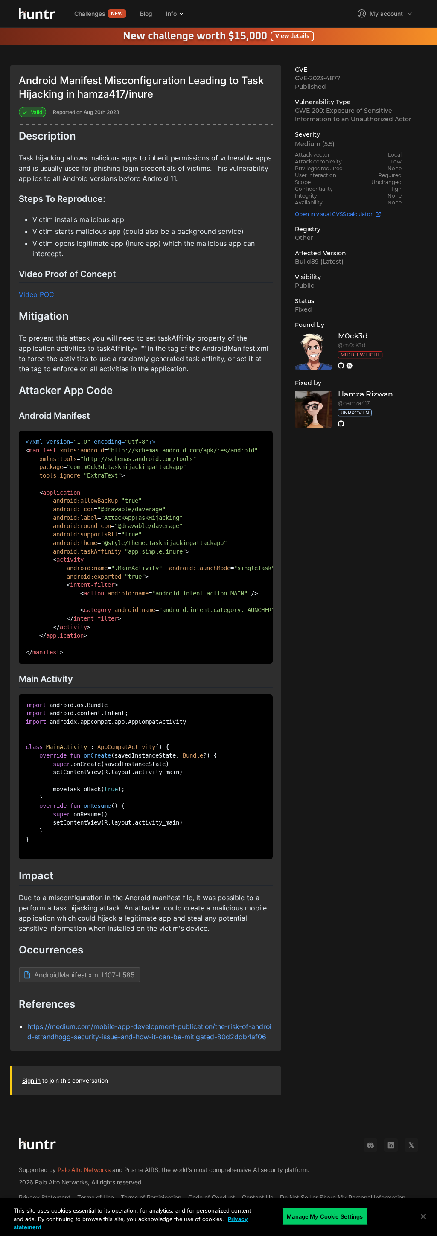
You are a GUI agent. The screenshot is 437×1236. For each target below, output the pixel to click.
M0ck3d (352, 336)
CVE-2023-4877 (317, 78)
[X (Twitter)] (411, 1145)
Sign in (31, 1080)
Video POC (36, 294)
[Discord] (370, 1145)
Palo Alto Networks (84, 1169)
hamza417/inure (115, 94)
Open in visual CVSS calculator (334, 214)
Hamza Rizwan (365, 394)
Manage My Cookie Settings (325, 1216)
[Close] (423, 1216)
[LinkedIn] (391, 1145)
